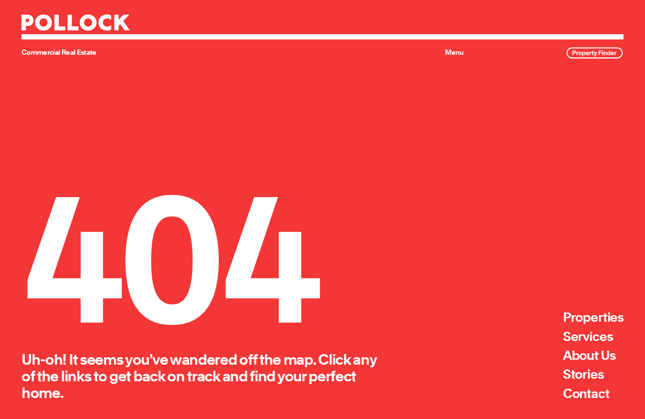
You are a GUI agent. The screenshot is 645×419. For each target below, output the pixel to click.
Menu (454, 52)
